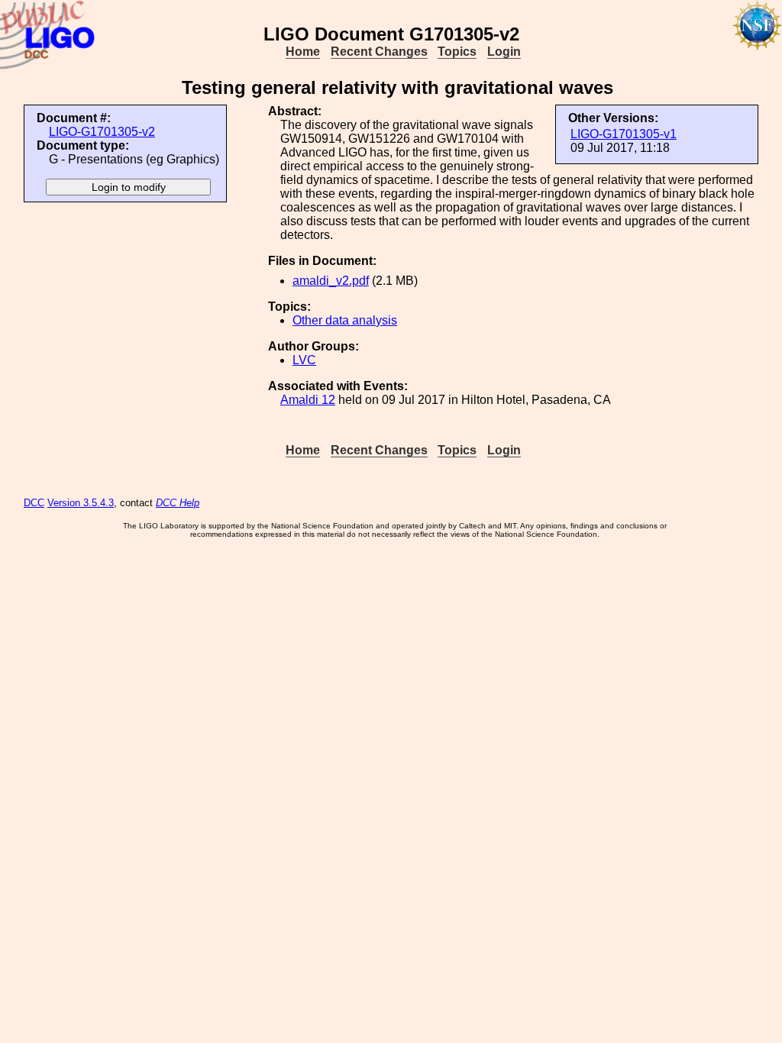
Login (504, 51)
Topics (457, 51)
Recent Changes (379, 51)
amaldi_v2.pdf (330, 280)
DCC (34, 503)
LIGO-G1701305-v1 (623, 134)
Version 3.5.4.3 (80, 503)
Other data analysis (344, 320)
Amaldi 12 (307, 399)
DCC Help (177, 503)
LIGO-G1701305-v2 (102, 131)
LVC (304, 360)
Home (303, 51)
